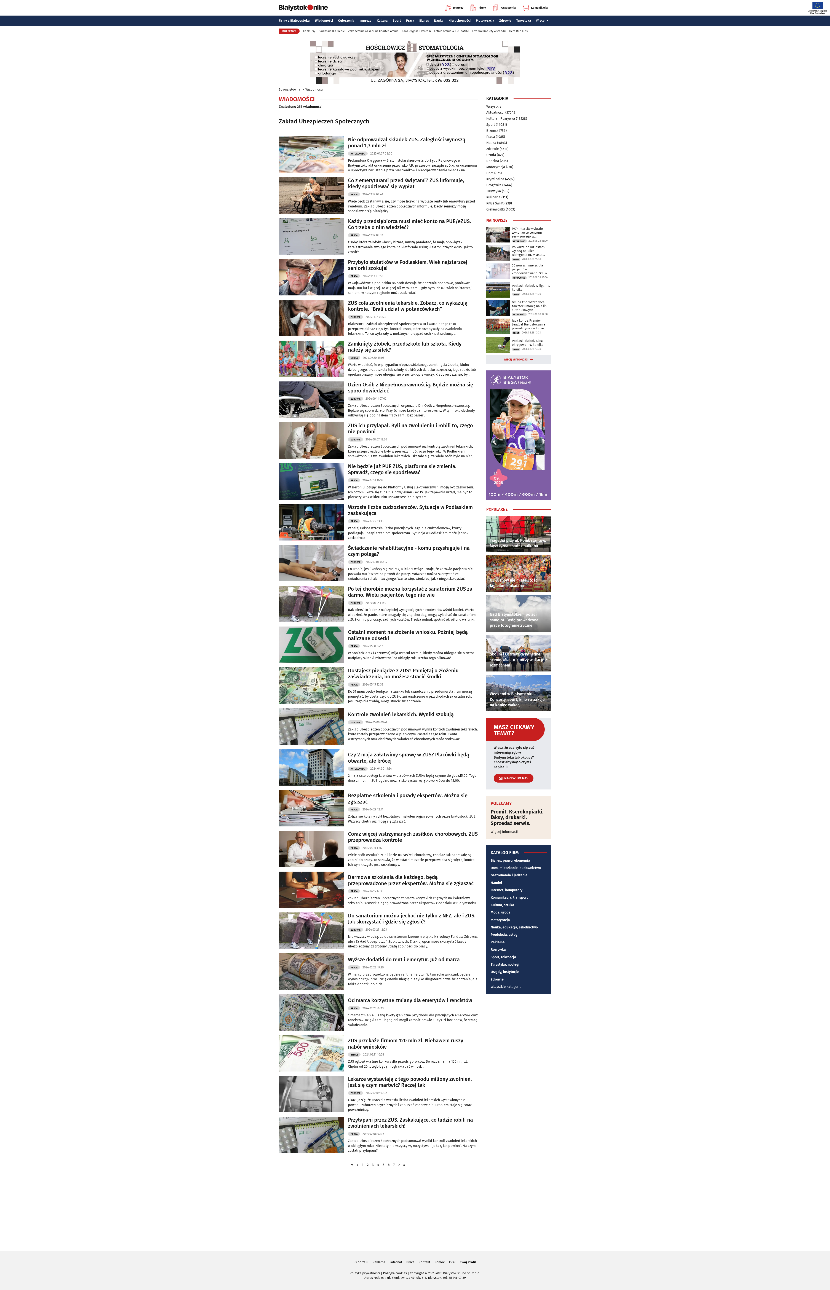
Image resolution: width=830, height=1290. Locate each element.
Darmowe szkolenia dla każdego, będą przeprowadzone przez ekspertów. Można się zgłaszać (411, 880)
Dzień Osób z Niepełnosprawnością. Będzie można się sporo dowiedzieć (410, 388)
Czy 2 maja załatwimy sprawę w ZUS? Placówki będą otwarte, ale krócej (408, 758)
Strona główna (289, 89)
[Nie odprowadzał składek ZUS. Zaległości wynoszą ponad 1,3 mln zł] (311, 154)
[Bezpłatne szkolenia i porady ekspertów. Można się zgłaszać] (311, 808)
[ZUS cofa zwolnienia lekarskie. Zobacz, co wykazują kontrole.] (311, 318)
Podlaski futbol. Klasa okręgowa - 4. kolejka (528, 343)
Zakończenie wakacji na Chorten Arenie (373, 31)
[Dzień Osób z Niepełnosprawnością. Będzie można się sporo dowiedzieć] (311, 399)
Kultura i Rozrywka (500, 118)
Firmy (482, 7)
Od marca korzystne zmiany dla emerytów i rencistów (410, 1000)
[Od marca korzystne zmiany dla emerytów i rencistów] (311, 1012)
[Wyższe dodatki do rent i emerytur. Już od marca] (311, 971)
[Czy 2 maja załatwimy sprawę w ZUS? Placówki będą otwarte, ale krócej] (311, 767)
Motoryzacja (485, 20)
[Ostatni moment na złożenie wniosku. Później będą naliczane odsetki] (311, 645)
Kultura (382, 20)
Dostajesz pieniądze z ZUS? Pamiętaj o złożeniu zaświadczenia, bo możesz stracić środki (403, 674)
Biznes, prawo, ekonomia (510, 860)
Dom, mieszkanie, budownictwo (516, 868)
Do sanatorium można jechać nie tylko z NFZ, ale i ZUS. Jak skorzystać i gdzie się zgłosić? (412, 919)
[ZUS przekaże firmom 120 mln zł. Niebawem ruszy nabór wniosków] (311, 1053)
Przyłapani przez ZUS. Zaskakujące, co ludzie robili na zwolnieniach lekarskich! (410, 1123)
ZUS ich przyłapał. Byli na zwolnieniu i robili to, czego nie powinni (410, 429)
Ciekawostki (495, 209)
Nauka (438, 20)
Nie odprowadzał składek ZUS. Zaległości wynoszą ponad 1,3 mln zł (406, 143)
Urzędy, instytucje (505, 972)
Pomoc (439, 1262)
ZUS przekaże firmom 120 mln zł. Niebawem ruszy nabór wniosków (405, 1044)
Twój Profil (468, 1262)
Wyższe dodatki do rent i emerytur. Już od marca (404, 960)
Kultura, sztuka (502, 905)
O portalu (361, 1262)
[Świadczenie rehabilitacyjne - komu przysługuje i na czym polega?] (311, 563)
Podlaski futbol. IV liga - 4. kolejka (531, 288)
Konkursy (309, 31)
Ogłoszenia (508, 7)
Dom (489, 173)
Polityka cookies (395, 1273)
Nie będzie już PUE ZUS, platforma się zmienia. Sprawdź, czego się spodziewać (402, 469)
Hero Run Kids (518, 31)
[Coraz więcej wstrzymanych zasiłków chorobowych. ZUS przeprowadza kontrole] (311, 849)
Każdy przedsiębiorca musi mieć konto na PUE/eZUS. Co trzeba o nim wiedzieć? (409, 224)
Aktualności (358, 153)
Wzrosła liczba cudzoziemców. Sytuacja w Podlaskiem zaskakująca (410, 510)
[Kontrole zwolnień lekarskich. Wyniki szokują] (311, 726)
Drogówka (493, 185)
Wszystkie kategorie (506, 987)
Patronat (395, 1262)
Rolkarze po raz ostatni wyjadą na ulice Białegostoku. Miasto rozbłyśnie (529, 251)
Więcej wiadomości (516, 359)
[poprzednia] (357, 1165)
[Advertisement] (415, 1208)
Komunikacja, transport (509, 897)
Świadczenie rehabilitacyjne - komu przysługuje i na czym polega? (409, 551)
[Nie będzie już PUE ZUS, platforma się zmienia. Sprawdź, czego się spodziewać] (311, 481)
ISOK (452, 1262)
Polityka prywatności (365, 1273)
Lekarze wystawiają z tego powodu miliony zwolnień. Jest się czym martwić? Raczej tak (410, 1082)
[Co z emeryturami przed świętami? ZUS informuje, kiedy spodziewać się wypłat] (311, 195)
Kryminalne (495, 179)
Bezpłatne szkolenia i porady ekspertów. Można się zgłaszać (408, 798)
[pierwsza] (352, 1165)
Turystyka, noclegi (505, 964)
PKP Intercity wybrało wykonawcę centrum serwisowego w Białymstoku (527, 232)
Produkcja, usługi (505, 935)
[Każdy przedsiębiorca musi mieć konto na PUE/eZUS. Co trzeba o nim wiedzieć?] (311, 236)
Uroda (491, 155)
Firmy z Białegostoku (294, 20)
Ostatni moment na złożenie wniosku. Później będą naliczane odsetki (408, 635)
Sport (397, 20)
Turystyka (523, 20)
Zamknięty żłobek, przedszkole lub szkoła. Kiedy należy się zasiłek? (404, 347)
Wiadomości (324, 20)
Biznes (424, 20)
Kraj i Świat (495, 203)
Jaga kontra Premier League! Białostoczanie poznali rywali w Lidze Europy (528, 324)
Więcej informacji (504, 832)
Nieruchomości (460, 20)
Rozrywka (498, 949)
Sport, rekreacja (503, 957)
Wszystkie (493, 106)
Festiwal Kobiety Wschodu (489, 31)
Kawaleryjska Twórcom (416, 31)
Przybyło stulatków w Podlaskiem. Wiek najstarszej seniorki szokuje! (407, 265)
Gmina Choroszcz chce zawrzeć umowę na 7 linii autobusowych (530, 306)
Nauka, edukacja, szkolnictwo (514, 927)
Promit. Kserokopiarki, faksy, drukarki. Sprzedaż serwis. (517, 817)
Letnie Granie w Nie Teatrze (451, 31)
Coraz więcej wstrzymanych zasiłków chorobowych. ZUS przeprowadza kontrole (413, 837)
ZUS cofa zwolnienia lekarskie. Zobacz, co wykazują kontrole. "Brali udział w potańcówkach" (408, 306)
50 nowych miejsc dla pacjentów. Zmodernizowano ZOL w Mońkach (529, 269)
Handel (496, 883)
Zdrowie (505, 20)
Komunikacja (539, 7)
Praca (410, 20)
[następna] (399, 1165)
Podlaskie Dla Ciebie (332, 31)
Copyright (417, 1273)
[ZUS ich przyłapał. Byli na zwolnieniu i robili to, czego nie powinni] (311, 440)
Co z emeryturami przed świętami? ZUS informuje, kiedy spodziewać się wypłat (406, 183)
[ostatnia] (404, 1165)
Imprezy (458, 7)
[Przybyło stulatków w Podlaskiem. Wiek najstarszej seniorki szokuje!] (311, 277)
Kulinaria (493, 197)
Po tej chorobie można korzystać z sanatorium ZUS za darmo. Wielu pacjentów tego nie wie (410, 592)
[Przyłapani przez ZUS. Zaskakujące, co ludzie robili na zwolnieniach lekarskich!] (311, 1135)
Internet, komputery (506, 890)
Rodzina (492, 161)
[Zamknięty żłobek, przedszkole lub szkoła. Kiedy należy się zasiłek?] (311, 359)
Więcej (540, 20)
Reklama (498, 942)
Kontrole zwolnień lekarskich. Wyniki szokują (401, 714)
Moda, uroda (501, 912)
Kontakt (424, 1262)
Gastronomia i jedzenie (509, 875)
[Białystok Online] (303, 8)
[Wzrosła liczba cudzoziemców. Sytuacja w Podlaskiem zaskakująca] (311, 522)
